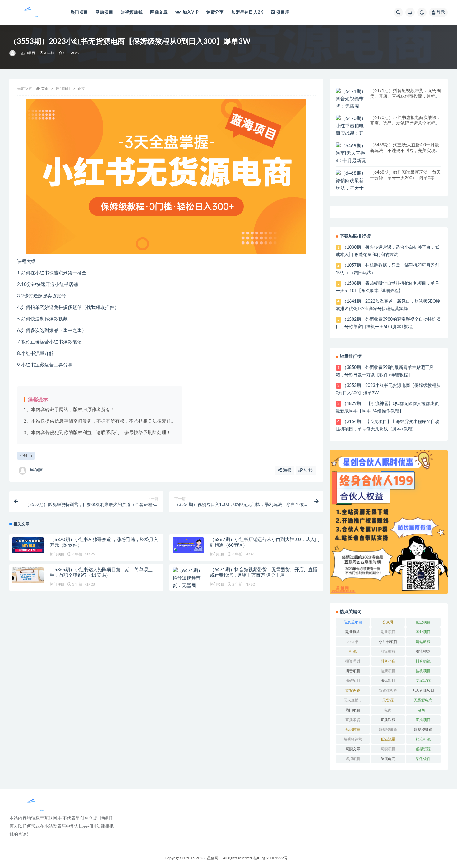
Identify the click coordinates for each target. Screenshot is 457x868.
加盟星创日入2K (247, 12)
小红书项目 (388, 642)
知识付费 (352, 729)
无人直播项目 (423, 690)
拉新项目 (388, 671)
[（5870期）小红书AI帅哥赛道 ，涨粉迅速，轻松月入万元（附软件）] (28, 544)
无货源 (388, 700)
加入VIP (190, 12)
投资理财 (352, 661)
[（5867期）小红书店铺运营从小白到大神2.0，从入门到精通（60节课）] (188, 545)
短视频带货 (388, 729)
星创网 (37, 470)
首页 (44, 88)
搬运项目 (388, 680)
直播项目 (423, 720)
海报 (287, 470)
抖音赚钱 (423, 661)
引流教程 (388, 651)
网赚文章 (159, 12)
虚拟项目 (352, 759)
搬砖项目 (352, 680)
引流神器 (423, 651)
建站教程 (423, 642)
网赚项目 (104, 12)
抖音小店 (388, 661)
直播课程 (388, 720)
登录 (440, 12)
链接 (308, 470)
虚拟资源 (423, 749)
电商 (388, 710)
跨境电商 (388, 759)
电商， (423, 710)
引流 (353, 651)
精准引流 (423, 739)
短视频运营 (353, 739)
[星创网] (12, 53)
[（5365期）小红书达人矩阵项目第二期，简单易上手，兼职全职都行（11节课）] (28, 575)
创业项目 (423, 622)
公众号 (388, 622)
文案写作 (423, 680)
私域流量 (388, 739)
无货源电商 (423, 700)
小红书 (26, 455)
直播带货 (352, 720)
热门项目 (79, 12)
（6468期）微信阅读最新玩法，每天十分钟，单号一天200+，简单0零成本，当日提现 (405, 178)
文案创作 (352, 690)
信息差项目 (353, 622)
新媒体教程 (388, 690)
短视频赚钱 (132, 12)
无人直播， (353, 700)
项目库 (282, 12)
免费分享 (215, 12)
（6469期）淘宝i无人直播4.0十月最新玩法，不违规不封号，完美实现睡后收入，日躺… (405, 150)
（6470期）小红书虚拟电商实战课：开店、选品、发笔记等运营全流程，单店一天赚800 (405, 123)
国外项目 (423, 632)
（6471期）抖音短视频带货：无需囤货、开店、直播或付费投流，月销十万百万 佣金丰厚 (405, 96)
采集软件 (423, 759)
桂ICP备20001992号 (270, 858)
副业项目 (388, 632)
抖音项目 (352, 671)
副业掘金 (352, 632)
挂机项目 (423, 671)
